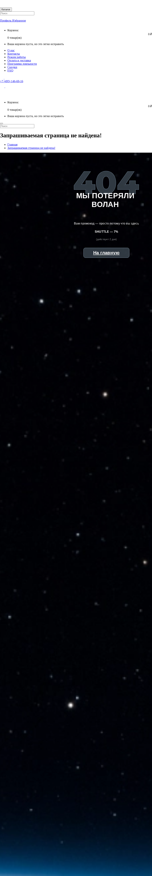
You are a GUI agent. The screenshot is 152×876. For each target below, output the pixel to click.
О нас (11, 50)
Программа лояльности (22, 63)
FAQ (10, 70)
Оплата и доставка (19, 60)
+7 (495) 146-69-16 (11, 81)
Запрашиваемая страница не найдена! (31, 147)
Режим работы (16, 57)
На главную (106, 252)
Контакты (13, 53)
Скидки (12, 67)
